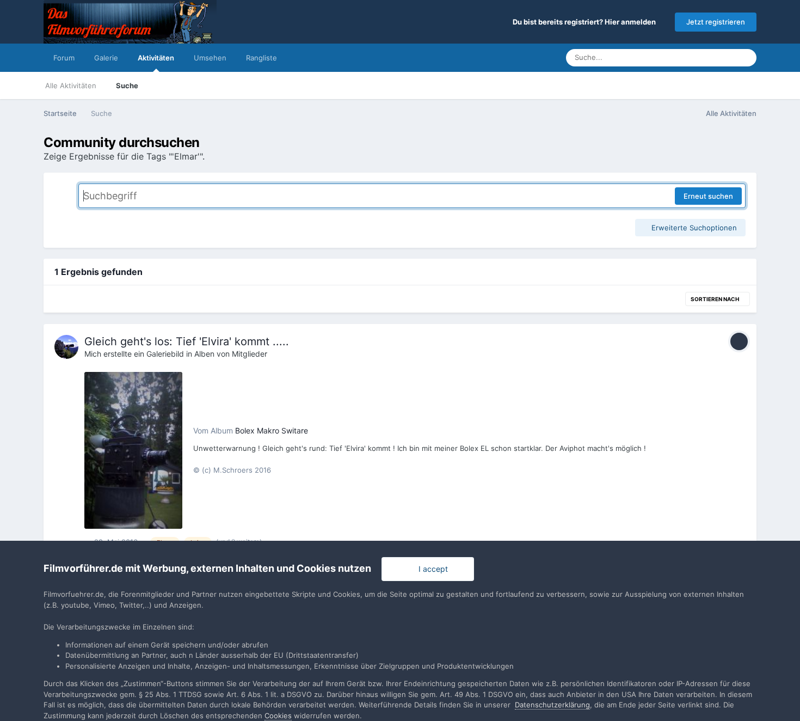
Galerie (106, 57)
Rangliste (261, 57)
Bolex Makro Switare (271, 430)
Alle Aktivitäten (70, 85)
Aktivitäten (156, 57)
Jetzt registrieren (715, 21)
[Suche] (745, 57)
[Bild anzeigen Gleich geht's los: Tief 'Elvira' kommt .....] (133, 450)
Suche (127, 85)
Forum (64, 57)
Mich (92, 353)
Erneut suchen (708, 196)
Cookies (278, 715)
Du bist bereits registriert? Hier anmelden (586, 21)
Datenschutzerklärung (552, 704)
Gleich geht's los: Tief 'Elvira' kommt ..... (186, 341)
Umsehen (210, 57)
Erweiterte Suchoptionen (693, 227)
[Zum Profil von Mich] (66, 347)
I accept (431, 568)
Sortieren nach (715, 299)
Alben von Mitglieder (230, 353)
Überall (708, 57)
